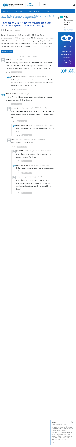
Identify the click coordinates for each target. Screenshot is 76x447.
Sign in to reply (7, 51)
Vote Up (7, 72)
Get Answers (68, 30)
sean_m (48, 165)
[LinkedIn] (73, 71)
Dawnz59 (8, 59)
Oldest (22, 56)
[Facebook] (62, 71)
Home (3, 16)
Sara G (7, 30)
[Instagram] (66, 71)
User (74, 5)
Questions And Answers (15, 16)
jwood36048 (19, 151)
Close (72, 422)
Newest (35, 56)
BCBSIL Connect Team (17, 76)
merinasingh (15, 108)
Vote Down (9, 72)
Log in (67, 62)
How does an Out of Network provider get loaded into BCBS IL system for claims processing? (27, 17)
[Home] (18, 5)
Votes (28, 56)
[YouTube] (70, 71)
